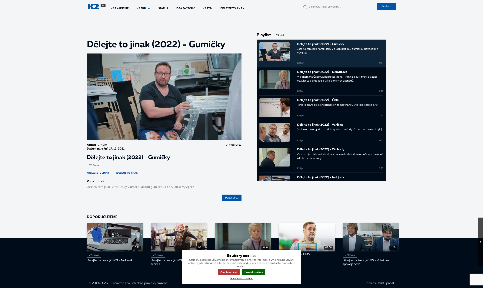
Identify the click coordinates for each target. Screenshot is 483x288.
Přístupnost (386, 283)
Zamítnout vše (228, 272)
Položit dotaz (231, 197)
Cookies (370, 283)
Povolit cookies (254, 272)
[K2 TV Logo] (97, 6)
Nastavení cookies (241, 278)
